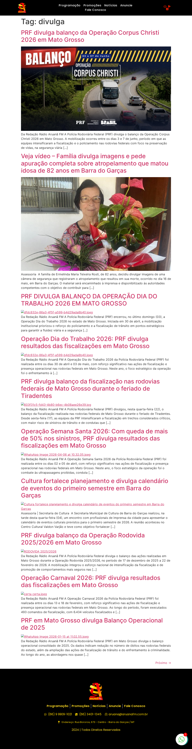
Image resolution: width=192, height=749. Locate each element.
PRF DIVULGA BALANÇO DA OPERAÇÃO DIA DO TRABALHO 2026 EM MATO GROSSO (89, 300)
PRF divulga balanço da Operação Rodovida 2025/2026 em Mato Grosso (83, 539)
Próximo (163, 663)
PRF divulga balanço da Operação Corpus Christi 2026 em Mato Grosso (90, 36)
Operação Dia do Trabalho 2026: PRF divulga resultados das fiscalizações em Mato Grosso (85, 342)
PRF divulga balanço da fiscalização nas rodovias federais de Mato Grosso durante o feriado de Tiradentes (90, 388)
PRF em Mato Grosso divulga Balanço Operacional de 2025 (92, 624)
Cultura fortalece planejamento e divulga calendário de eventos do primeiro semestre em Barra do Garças (94, 488)
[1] (181, 741)
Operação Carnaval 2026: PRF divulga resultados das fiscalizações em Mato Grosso (90, 581)
